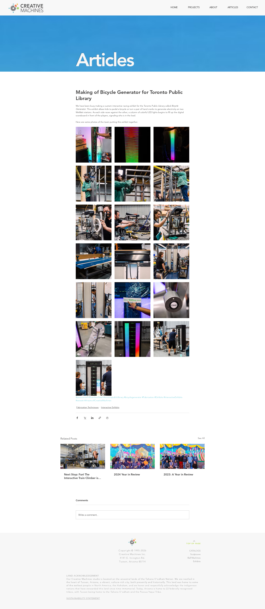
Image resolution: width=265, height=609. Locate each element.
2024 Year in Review (127, 474)
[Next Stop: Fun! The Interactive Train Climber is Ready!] (82, 456)
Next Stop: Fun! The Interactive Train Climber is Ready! (81, 476)
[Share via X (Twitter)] (84, 417)
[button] (194, 7)
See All (201, 438)
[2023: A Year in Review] (182, 456)
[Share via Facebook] (77, 417)
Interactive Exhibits (110, 407)
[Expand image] (93, 145)
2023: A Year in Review (178, 474)
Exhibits (197, 561)
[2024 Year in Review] (132, 456)
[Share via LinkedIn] (92, 417)
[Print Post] (107, 417)
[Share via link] (99, 417)
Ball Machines (194, 557)
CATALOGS (195, 550)
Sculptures (195, 554)
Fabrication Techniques (87, 407)
